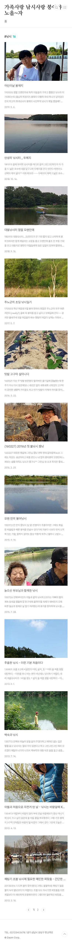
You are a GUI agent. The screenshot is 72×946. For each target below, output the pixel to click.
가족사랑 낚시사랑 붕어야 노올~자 (33, 7)
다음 (43, 910)
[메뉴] (65, 7)
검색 (56, 7)
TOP (65, 934)
